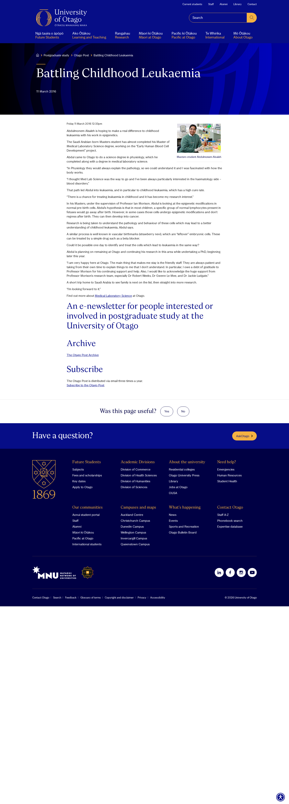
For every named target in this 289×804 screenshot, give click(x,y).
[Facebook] (230, 572)
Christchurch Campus (135, 520)
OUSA (173, 492)
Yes (166, 411)
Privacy (142, 597)
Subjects (78, 469)
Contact (252, 4)
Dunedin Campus (132, 526)
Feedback (70, 597)
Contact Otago (230, 507)
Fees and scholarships (87, 475)
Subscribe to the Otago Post (85, 385)
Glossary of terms (90, 597)
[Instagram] (241, 572)
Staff (211, 4)
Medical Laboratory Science (113, 295)
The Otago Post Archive (83, 354)
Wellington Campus (133, 532)
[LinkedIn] (219, 572)
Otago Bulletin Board (183, 532)
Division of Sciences (134, 487)
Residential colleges (182, 469)
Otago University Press (184, 475)
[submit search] (252, 18)
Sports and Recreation (184, 526)
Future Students (86, 462)
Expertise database (230, 526)
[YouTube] (252, 572)
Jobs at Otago (178, 487)
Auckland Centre (132, 514)
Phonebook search (230, 520)
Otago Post (81, 55)
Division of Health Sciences (139, 475)
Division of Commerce (135, 469)
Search (57, 597)
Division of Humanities (135, 481)
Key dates (79, 481)
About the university (187, 462)
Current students (192, 4)
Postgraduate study (56, 55)
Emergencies (225, 469)
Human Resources (229, 475)
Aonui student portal (85, 514)
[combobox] (218, 18)
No (183, 411)
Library (237, 4)
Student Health (227, 481)
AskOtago (242, 436)
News (172, 514)
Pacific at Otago (82, 538)
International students (86, 544)
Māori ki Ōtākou (83, 532)
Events (173, 520)
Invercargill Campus (134, 538)
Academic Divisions (138, 462)
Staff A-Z (223, 514)
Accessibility (157, 597)
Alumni (223, 4)
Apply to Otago (82, 487)
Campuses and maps (138, 507)
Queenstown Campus (135, 544)
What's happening (185, 507)
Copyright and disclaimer (119, 597)
